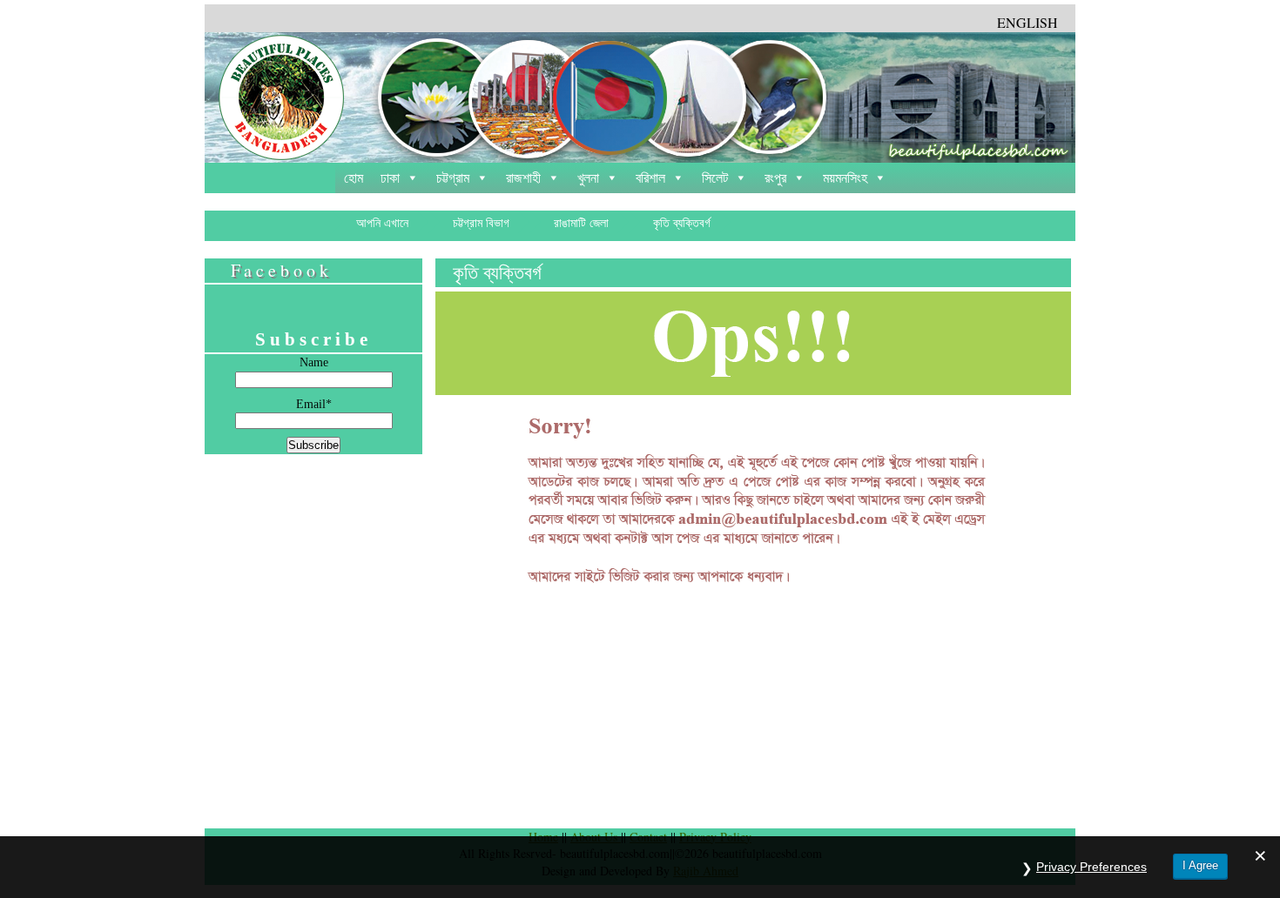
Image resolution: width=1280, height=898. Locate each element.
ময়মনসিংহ (845, 178)
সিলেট (715, 178)
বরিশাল (650, 178)
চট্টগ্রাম (452, 178)
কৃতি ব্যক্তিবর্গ (497, 273)
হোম (353, 178)
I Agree (1200, 865)
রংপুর (775, 178)
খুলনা (588, 178)
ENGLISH (1027, 22)
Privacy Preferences (1091, 867)
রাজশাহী (523, 178)
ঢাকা (390, 178)
